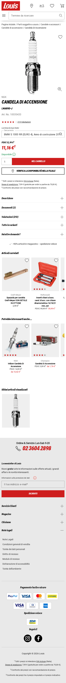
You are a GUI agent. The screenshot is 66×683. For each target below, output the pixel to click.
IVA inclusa (28, 181)
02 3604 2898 (36, 449)
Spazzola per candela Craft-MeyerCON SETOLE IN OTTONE (16, 300)
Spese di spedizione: (10, 184)
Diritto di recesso (10, 554)
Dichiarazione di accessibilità (16, 564)
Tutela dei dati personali (13, 549)
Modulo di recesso (11, 559)
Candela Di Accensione (45, 363)
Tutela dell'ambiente (11, 569)
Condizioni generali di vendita (16, 544)
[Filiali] (31, 6)
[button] (61, 15)
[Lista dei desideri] (52, 6)
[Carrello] (62, 6)
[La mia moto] (41, 6)
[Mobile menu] (4, 15)
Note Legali (7, 539)
